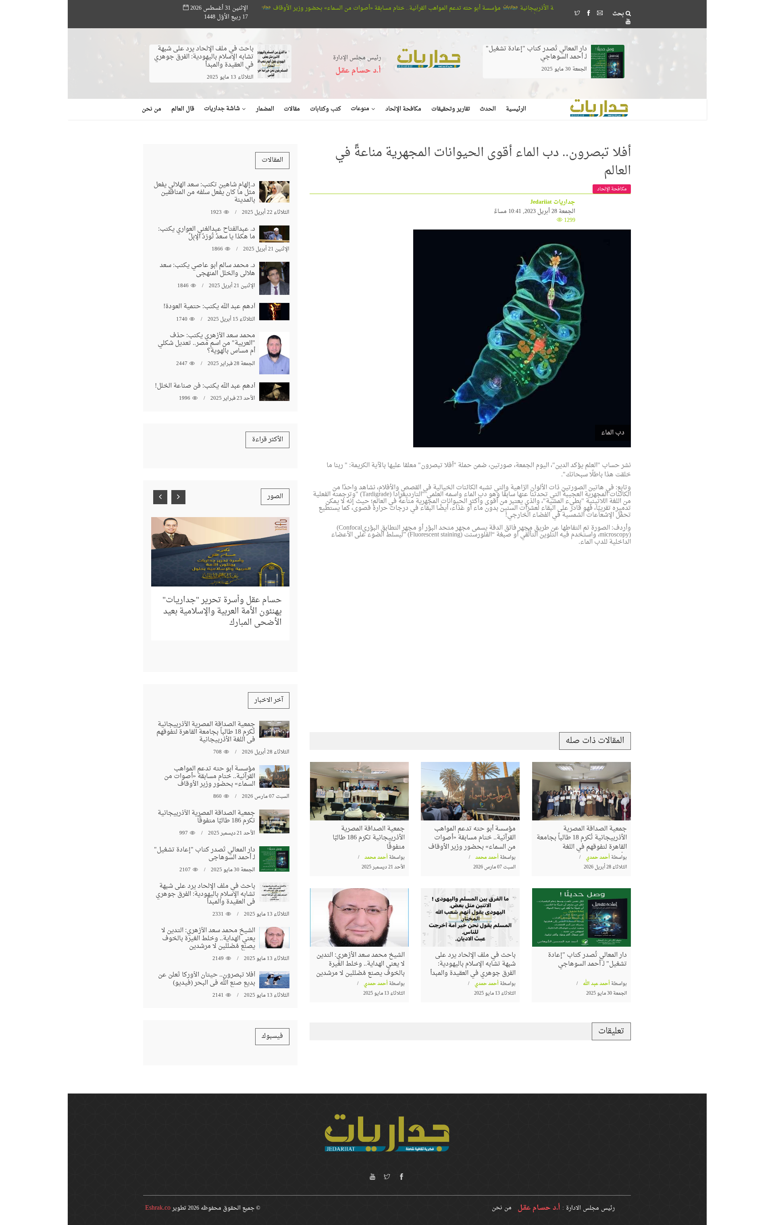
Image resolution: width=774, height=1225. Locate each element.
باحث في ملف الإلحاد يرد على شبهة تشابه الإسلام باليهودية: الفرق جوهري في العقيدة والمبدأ (204, 57)
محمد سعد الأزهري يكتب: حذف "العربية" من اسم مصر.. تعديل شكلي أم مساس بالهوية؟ (206, 343)
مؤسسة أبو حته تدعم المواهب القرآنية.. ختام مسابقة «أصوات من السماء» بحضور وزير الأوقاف (460, 8)
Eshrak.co (158, 1208)
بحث (619, 14)
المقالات (272, 160)
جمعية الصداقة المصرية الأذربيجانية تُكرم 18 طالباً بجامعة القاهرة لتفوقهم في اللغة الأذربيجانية (582, 842)
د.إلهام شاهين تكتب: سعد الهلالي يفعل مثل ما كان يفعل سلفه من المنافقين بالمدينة (204, 192)
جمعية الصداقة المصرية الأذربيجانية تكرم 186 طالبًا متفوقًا (369, 838)
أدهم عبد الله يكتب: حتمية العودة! (209, 307)
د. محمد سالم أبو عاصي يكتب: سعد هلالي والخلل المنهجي (207, 269)
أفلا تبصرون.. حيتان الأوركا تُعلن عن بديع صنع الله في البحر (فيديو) (206, 979)
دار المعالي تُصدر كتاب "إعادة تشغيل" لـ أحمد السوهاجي (536, 53)
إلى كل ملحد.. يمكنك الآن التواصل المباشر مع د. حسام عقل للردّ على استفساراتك (223, 595)
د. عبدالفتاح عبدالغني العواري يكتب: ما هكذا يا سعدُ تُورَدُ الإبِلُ (206, 233)
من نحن (502, 1207)
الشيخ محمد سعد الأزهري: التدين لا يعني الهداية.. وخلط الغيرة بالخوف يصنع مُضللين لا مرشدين (360, 964)
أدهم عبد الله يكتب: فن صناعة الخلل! (205, 386)
